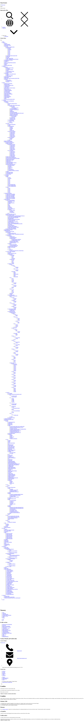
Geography (10, 207)
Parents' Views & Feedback (10, 156)
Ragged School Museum (12, 468)
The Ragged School (11, 447)
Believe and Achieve (11, 448)
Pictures (17, 267)
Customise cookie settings (12, 693)
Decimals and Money (13, 490)
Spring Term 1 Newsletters (10, 195)
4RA (15, 358)
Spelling (9, 492)
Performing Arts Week (11, 311)
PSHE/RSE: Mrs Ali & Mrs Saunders (14, 219)
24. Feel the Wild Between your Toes (12, 589)
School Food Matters (13, 237)
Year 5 (9, 182)
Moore (13, 262)
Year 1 (9, 50)
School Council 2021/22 (10, 549)
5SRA (13, 289)
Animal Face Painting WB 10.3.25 (15, 432)
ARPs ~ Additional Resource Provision (12, 59)
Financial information (7, 89)
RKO (15, 273)
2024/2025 (8, 562)
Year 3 (9, 52)
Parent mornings (10, 445)
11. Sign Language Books (10, 578)
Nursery (9, 48)
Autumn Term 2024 (9, 537)
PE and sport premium (7, 93)
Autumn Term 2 (12, 133)
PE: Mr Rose (10, 224)
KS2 (12, 257)
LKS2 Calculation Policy (12, 185)
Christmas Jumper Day (11, 474)
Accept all (5, 693)
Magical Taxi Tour (13, 242)
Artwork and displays (11, 417)
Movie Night (10, 460)
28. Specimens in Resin (9, 592)
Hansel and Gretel (17, 408)
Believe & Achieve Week (10, 231)
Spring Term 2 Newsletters (10, 196)
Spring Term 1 (12, 153)
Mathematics (12, 111)
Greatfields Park (10, 466)
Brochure (11, 127)
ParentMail (6, 539)
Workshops (10, 434)
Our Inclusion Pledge (7, 45)
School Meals (6, 541)
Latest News (6, 531)
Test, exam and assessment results (9, 99)
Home (3, 41)
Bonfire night (16, 415)
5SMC (15, 386)
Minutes (9, 559)
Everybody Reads (11, 169)
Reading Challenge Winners (12, 470)
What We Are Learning (11, 131)
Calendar (5, 529)
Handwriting (12, 130)
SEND (5, 98)
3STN (15, 380)
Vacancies (5, 61)
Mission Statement (7, 44)
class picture (18, 344)
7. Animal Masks (8, 575)
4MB (15, 382)
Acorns (7, 523)
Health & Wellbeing (7, 527)
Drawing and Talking (13, 244)
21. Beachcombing (9, 586)
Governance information (8, 90)
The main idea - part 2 (13, 510)
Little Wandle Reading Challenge (11, 162)
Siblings (7, 171)
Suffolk (13, 297)
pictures (15, 298)
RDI (14, 275)
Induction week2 (12, 119)
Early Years (6, 101)
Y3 (10, 405)
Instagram (3, 27)
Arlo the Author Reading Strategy (15, 495)
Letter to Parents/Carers (11, 487)
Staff (9, 104)
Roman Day (14, 406)
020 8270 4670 (19, 650)
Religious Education (11, 202)
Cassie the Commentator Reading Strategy (16, 494)
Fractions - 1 (12, 501)
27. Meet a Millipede (9, 591)
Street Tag (7, 81)
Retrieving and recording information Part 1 (16, 507)
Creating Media (12, 210)
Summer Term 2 (12, 136)
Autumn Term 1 (12, 132)
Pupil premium (6, 94)
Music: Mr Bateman (11, 225)
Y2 (12, 414)
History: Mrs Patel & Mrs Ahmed (13, 222)
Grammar (9, 497)
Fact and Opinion (12, 509)
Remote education (7, 95)
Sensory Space (12, 106)
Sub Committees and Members (15, 555)
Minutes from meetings (13, 550)
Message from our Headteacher (7, 624)
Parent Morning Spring (11, 462)
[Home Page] (2, 4)
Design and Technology (12, 457)
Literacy (11, 110)
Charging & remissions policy (8, 85)
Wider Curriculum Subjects (10, 200)
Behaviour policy (7, 84)
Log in (3, 599)
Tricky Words (10, 168)
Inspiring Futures (12, 238)
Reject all (2, 693)
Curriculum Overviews (7, 418)
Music (9, 205)
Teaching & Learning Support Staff (11, 55)
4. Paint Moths (8, 572)
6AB (15, 389)
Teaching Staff (8, 47)
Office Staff (8, 56)
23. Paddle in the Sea (9, 588)
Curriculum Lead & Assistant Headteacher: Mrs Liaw (16, 215)
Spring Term (10, 423)
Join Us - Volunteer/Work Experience (10, 62)
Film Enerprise (12, 236)
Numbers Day (10, 459)
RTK (15, 373)
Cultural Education (7, 230)
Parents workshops (11, 137)
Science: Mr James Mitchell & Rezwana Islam (15, 223)
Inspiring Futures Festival (16, 240)
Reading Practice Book (9, 160)
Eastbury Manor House (11, 467)
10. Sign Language (9, 577)
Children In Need (11, 465)
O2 (10, 248)
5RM (15, 360)
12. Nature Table (8, 579)
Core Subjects (6, 174)
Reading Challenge (11, 478)
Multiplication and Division (14, 491)
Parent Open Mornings (13, 438)
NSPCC (7, 74)
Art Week (9, 451)
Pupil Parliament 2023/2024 (10, 558)
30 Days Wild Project (7, 569)
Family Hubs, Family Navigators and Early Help (11, 78)
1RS (12, 278)
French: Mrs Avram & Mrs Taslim (13, 227)
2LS (14, 378)
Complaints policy (7, 86)
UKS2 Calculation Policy (12, 186)
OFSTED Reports (7, 91)
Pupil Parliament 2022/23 (10, 553)
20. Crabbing (8, 585)
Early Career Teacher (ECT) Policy (9, 87)
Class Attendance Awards (10, 71)
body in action (14, 396)
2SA (12, 284)
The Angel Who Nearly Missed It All (14, 463)
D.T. (9, 454)
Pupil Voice (6, 526)
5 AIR (13, 401)
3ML (15, 381)
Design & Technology (11, 208)
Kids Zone (4, 546)
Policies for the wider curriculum (11, 228)
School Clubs (6, 540)
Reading (11, 128)
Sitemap (3, 677)
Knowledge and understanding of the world (16, 113)
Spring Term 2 (12, 134)
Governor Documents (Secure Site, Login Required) (12, 597)
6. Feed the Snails (9, 574)
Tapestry (11, 122)
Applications (6, 36)
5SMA (15, 385)
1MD (19, 318)
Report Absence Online (9, 67)
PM (14, 268)
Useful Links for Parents (8, 542)
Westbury (13, 300)
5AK (13, 291)
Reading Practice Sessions (10, 159)
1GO (13, 279)
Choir (13, 292)
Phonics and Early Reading (8, 141)
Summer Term (10, 424)
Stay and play (14, 116)
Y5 (10, 397)
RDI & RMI (16, 276)
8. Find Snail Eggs (9, 576)
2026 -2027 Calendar (7, 530)
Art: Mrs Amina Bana (11, 220)
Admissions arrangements (8, 83)
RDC (15, 272)
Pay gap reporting (7, 92)
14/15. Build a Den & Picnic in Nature (12, 581)
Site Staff (7, 57)
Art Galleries (10, 393)
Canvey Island (10, 455)
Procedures (8, 68)
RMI (14, 372)
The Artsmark (8, 232)
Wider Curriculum (7, 199)
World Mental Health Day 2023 (13, 477)
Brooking (13, 258)
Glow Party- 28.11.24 (13, 428)
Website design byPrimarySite (7, 682)
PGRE (9, 140)
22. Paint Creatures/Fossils (10, 587)
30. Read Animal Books (10, 594)
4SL (14, 356)
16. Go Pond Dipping (9, 582)
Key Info (3, 528)
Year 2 (9, 51)
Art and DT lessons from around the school (14, 394)
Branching (11, 211)
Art (8, 213)
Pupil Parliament (6, 548)
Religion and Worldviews (14, 114)
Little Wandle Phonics (11, 433)
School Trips (10, 479)
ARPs (3, 634)
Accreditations (6, 60)
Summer (13, 313)
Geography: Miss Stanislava (12, 226)
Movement (6, 79)
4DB (15, 357)
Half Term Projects (11, 518)
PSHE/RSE (10, 201)
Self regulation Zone (15, 107)
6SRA (15, 390)
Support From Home (9, 163)
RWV (9, 442)
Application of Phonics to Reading (13, 170)
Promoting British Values (8, 65)
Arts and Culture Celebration (10, 251)
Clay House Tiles (12, 452)
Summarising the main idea (14, 511)
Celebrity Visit (10, 249)
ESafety (5, 567)
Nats (11, 483)
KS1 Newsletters (10, 150)
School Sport (6, 568)
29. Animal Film (8, 593)
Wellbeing (3, 66)
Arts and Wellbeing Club (14, 245)
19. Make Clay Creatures (10, 584)
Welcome (5, 43)
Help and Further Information (10, 164)
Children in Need (10, 450)
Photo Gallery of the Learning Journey (14, 105)
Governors (4, 595)
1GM (13, 280)
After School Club (7, 544)
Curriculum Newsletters (8, 193)
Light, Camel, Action (11, 446)
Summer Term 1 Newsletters (10, 197)
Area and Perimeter (13, 500)
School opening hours (7, 96)
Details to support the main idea (15, 512)
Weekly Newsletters (9, 143)
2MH (13, 287)
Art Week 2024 (12, 117)
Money (11, 504)
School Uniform (6, 97)
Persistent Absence (9, 72)
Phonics (11, 138)
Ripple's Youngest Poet (13, 295)
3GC (15, 349)
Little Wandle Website (9, 172)
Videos (17, 270)
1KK (18, 319)
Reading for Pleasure (9, 161)
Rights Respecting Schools (8, 229)
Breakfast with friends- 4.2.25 (14, 429)
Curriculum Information (11, 124)
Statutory (3, 82)
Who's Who (6, 46)
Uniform (5, 545)
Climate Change (8, 566)
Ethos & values (6, 88)
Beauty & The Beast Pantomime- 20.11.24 (16, 427)
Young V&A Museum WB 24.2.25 (15, 430)
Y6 (10, 395)
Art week (9, 252)
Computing (10, 209)
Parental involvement (13, 115)
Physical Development (13, 112)
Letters (5, 532)
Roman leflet (14, 404)
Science (7, 187)
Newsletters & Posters (9, 69)
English (7, 175)
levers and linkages (17, 410)
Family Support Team (9, 58)
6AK (15, 388)
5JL (14, 361)
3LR (14, 352)
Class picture (18, 337)
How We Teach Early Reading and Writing (12, 158)
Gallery (9, 125)
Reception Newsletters (11, 144)
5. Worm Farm (8, 573)
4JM (14, 383)
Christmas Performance (11, 475)
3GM (15, 353)
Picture (19, 331)
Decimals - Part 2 (12, 503)
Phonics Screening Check (10, 142)
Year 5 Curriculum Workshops (13, 517)
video (17, 342)
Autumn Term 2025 (9, 535)
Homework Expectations (6, 626)
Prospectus (6, 63)
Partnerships (10, 235)
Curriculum (4, 613)
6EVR (15, 391)
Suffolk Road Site (13, 309)
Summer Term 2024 (9, 538)
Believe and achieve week (12, 253)
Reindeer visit (10, 254)
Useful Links (6, 547)
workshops (10, 121)
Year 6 (9, 54)
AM (14, 266)
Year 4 (9, 181)
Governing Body (6, 596)
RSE (9, 485)
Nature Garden (10, 473)
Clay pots (11, 453)
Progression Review (11, 165)
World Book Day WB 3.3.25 (14, 431)
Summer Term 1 (12, 135)
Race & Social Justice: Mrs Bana (13, 217)
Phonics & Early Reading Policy (11, 157)
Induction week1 (12, 118)
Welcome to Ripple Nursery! (12, 103)
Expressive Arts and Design (14, 109)
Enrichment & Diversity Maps (9, 419)
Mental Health (6, 77)
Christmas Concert (11, 263)
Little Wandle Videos (9, 173)
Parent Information (11, 126)
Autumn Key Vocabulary (12, 522)
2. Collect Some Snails (9, 570)
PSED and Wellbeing (13, 108)
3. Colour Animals (9, 571)
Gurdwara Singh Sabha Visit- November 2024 (17, 426)
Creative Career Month (11, 247)
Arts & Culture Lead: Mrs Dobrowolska (14, 216)
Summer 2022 (14, 363)
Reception (9, 49)
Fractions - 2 (12, 502)
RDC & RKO (16, 274)
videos (15, 283)
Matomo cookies (5, 709)
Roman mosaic (14, 403)
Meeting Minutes (12, 565)
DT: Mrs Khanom (11, 221)
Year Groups (6, 420)
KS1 (12, 256)
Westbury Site (12, 259)
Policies (5, 64)
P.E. (8, 204)
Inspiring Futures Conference (16, 239)
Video (19, 332)
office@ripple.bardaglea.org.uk (22, 658)
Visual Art (7, 392)
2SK (18, 322)
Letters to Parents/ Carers (12, 498)
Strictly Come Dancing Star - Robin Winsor (16, 250)
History (9, 206)
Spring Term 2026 (9, 534)
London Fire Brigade (11, 461)
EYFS (13, 255)
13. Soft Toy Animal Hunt (10, 580)
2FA (14, 343)
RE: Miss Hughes (11, 218)
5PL (12, 290)
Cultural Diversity (11, 456)
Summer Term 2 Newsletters (10, 198)
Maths (11, 129)
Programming (12, 212)
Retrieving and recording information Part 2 (16, 508)
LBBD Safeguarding (9, 75)
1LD (14, 339)
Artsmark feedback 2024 (12, 233)
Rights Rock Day (11, 444)
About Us (3, 42)
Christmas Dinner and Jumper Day (13, 464)
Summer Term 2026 (9, 533)
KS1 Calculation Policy (11, 184)
